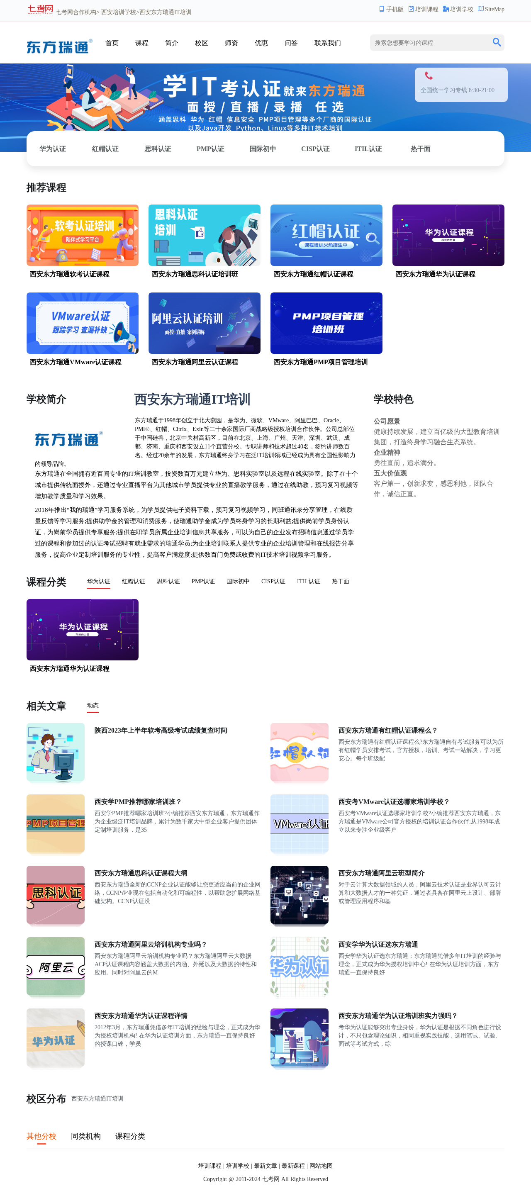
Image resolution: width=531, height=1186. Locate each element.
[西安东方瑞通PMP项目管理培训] (326, 352)
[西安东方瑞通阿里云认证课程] (205, 352)
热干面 (421, 148)
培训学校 (461, 9)
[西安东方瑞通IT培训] (60, 57)
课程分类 (46, 582)
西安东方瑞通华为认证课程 (435, 274)
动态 (93, 705)
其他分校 (41, 1136)
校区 (201, 42)
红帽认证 (105, 148)
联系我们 (327, 42)
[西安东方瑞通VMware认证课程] (83, 352)
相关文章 (46, 706)
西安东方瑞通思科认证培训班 (195, 274)
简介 (171, 42)
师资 (231, 42)
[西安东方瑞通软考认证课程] (83, 264)
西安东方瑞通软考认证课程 (70, 274)
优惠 (261, 42)
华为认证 (52, 148)
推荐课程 (46, 187)
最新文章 (265, 1166)
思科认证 (158, 148)
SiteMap (494, 9)
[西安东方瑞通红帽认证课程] (326, 264)
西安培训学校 (118, 12)
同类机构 (86, 1136)
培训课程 (426, 9)
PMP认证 (210, 148)
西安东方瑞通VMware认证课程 (76, 361)
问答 (291, 42)
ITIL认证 (368, 148)
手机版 (395, 9)
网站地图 (321, 1166)
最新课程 (293, 1166)
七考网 (64, 12)
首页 (112, 42)
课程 (142, 42)
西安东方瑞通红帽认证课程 (313, 274)
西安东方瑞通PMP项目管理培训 (321, 361)
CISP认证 (315, 148)
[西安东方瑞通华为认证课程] (448, 264)
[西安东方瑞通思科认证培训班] (205, 264)
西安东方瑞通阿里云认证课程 (195, 361)
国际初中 (263, 148)
